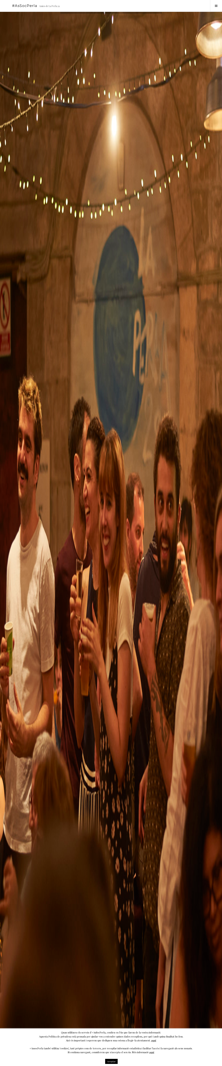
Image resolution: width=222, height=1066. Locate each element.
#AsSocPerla (24, 6)
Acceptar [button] (111, 1061)
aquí (153, 1040)
